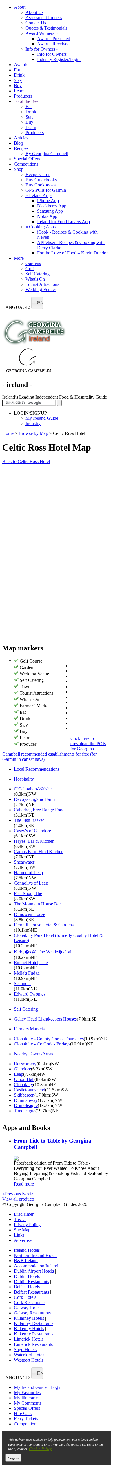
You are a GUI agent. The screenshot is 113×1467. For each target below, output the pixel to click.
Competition (25, 1423)
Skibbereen (24, 1095)
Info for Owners (42, 48)
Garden (26, 667)
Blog (18, 143)
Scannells (22, 983)
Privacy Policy (27, 1224)
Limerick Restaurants (33, 1344)
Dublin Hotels (27, 1276)
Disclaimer (24, 1214)
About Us (34, 12)
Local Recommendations (36, 769)
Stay (18, 80)
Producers (23, 96)
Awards (21, 64)
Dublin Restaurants (31, 1281)
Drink (19, 75)
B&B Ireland (26, 1260)
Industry (33, 423)
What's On (35, 279)
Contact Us (35, 22)
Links (19, 1235)
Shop (18, 169)
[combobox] (37, 303)
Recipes (21, 148)
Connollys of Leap (31, 882)
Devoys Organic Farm (34, 799)
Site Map (22, 1229)
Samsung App (50, 211)
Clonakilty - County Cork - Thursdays (49, 1038)
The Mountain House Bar (37, 903)
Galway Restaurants (32, 1312)
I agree (13, 1458)
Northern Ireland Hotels (35, 1255)
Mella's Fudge (27, 973)
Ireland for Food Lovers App (63, 221)
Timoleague (24, 1110)
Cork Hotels (25, 1297)
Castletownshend (29, 1089)
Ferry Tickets (26, 1418)
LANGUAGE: (16, 307)
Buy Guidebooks (41, 179)
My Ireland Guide (41, 418)
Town (25, 686)
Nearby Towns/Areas (33, 1053)
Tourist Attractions (42, 284)
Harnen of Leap (28, 872)
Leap (18, 1074)
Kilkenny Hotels (29, 1328)
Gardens (33, 263)
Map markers (22, 648)
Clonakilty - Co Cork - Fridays (42, 1043)
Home (8, 433)
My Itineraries (26, 1397)
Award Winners (41, 33)
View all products (18, 1199)
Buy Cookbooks (40, 184)
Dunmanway (26, 1100)
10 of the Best (26, 101)
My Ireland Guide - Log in (38, 1387)
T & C (20, 1219)
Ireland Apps (38, 195)
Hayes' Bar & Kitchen (34, 841)
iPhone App (48, 200)
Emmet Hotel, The (31, 962)
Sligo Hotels (25, 1349)
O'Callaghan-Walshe (33, 788)
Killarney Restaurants (33, 1323)
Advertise (23, 1240)
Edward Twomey (30, 993)
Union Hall (24, 1079)
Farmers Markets (29, 1028)
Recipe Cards (37, 174)
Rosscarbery (25, 1063)
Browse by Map (33, 433)
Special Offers (27, 158)
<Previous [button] (11, 1193)
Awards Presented (53, 38)
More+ (20, 258)
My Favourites (27, 1392)
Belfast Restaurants (31, 1292)
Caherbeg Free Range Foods (40, 809)
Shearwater (24, 862)
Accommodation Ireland (36, 1265)
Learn (19, 90)
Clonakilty (23, 1084)
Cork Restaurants (29, 1302)
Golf (29, 268)
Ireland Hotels (27, 1250)
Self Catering (37, 273)
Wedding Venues (41, 289)
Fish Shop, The (28, 893)
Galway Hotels (27, 1307)
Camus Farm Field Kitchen (38, 851)
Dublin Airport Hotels (34, 1271)
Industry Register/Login (59, 59)
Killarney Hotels (29, 1318)
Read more (24, 1183)
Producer (28, 744)
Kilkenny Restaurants (33, 1333)
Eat (17, 69)
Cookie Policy (40, 1448)
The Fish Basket (29, 820)
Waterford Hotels (29, 1354)
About (19, 7)
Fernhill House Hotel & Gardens (44, 924)
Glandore (22, 1068)
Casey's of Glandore (32, 830)
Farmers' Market (35, 705)
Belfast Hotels (27, 1286)
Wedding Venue (34, 673)
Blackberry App (51, 205)
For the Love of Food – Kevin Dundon (73, 252)
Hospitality (24, 778)
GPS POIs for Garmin (45, 190)
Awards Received (53, 43)
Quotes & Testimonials (46, 28)
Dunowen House (29, 914)
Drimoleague (26, 1105)
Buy (18, 85)
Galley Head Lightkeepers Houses (45, 1018)
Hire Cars (23, 1413)
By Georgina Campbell (46, 153)
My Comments (27, 1402)
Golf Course (31, 661)
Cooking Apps (40, 226)
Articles (21, 137)
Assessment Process (43, 17)
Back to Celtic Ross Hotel (26, 461)
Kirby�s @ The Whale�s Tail (43, 951)
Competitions (26, 164)
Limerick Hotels (28, 1339)
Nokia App (47, 216)
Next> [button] (28, 1193)
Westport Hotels (28, 1359)
